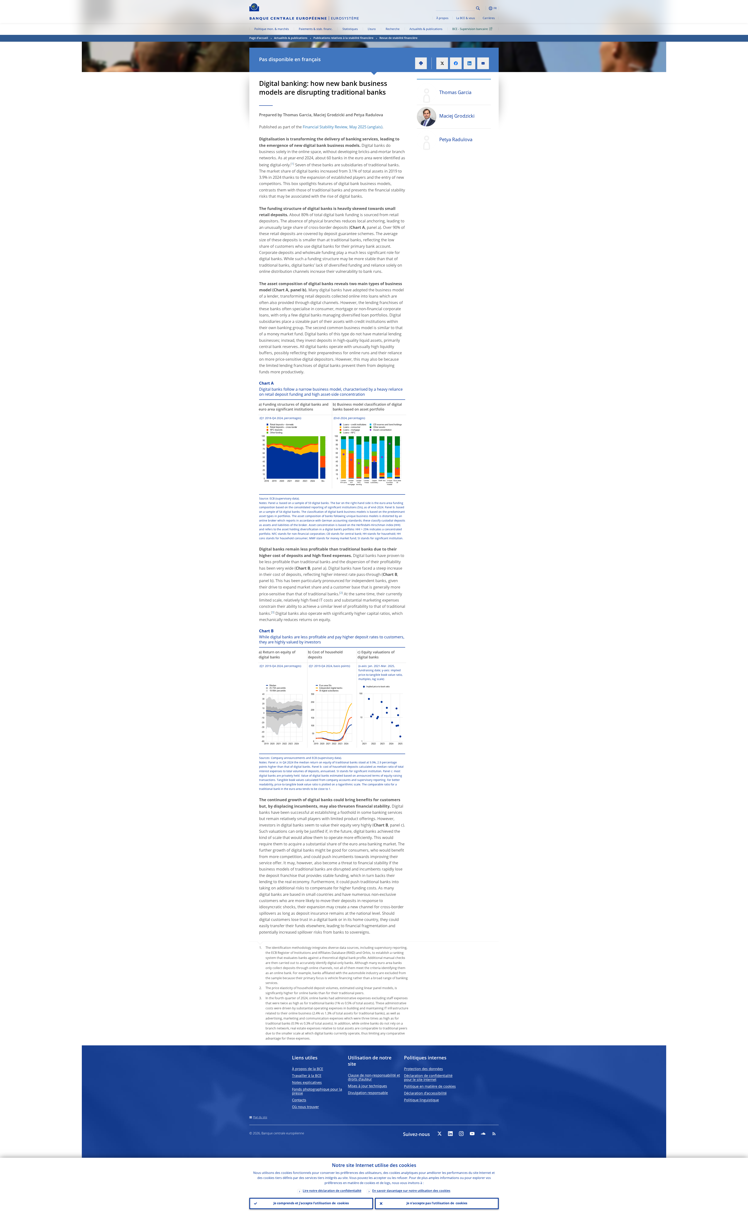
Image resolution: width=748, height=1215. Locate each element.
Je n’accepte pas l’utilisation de (437, 1203)
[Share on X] (442, 63)
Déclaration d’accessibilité (425, 1093)
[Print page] (421, 63)
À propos (442, 18)
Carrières (489, 18)
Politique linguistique (421, 1100)
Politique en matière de (430, 1086)
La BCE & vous (465, 18)
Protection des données (423, 1069)
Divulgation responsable (368, 1093)
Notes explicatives (307, 1083)
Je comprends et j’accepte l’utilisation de (311, 1203)
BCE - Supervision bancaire (470, 29)
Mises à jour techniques (367, 1086)
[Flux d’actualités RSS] (494, 1133)
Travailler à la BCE (306, 1076)
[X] (439, 1133)
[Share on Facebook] (456, 63)
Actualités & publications (425, 29)
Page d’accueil (258, 38)
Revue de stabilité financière (398, 38)
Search (478, 8)
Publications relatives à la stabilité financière (343, 38)
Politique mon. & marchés (271, 29)
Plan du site (260, 1117)
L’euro (372, 29)
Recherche (393, 29)
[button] (485, 8)
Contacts (299, 1100)
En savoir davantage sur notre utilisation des (411, 1191)
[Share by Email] (483, 63)
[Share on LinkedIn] (469, 63)
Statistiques (350, 29)
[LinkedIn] (450, 1133)
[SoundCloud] (483, 1133)
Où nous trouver (305, 1107)
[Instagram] (461, 1133)
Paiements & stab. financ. (316, 29)
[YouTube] (472, 1133)
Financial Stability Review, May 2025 (334, 127)
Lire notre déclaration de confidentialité (332, 1191)
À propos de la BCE (307, 1069)
